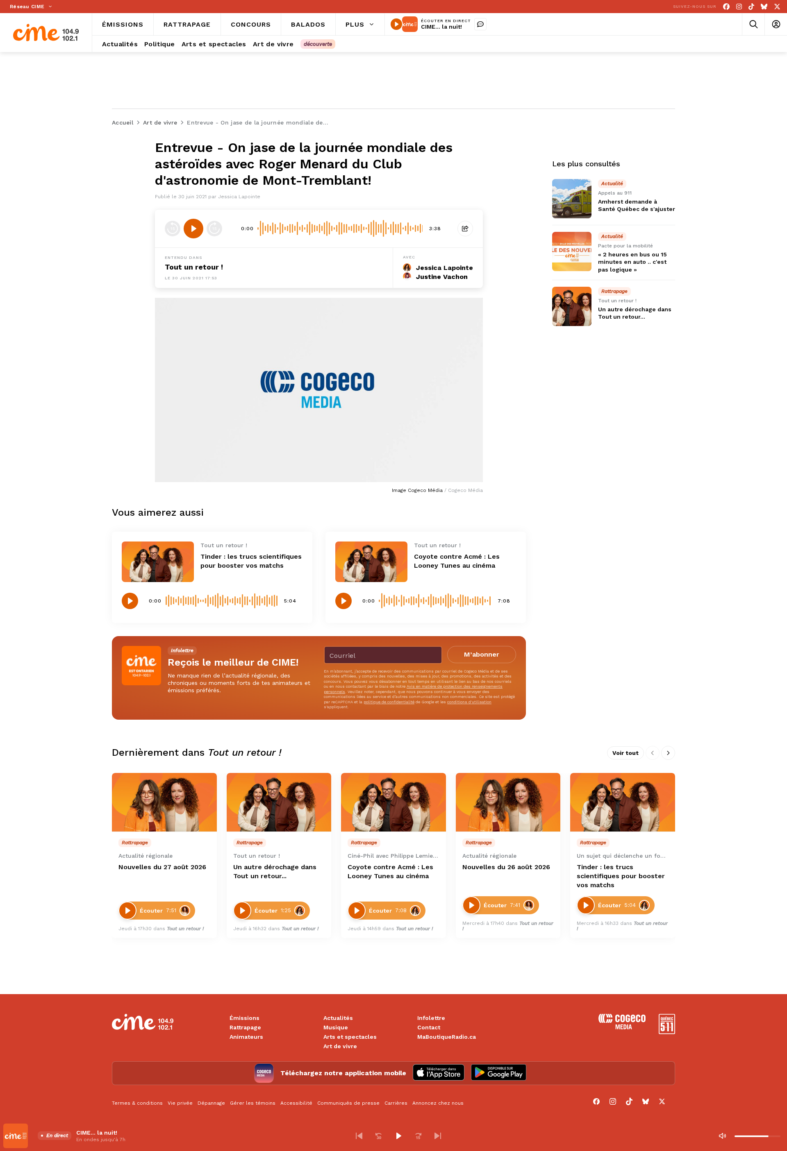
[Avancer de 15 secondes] (214, 228)
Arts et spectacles (350, 1036)
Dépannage (211, 1103)
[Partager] (465, 228)
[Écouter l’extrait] (193, 228)
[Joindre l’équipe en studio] (480, 24)
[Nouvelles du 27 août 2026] (164, 802)
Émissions (244, 1018)
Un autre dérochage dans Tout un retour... (274, 871)
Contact (428, 1027)
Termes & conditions (137, 1103)
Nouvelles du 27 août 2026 (162, 867)
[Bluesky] (764, 7)
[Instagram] (739, 7)
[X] (777, 7)
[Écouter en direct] (396, 24)
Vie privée (180, 1103)
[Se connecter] (775, 24)
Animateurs (246, 1036)
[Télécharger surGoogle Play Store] (498, 1073)
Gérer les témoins (252, 1103)
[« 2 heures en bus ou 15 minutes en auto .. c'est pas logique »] (571, 251)
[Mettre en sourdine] (722, 1136)
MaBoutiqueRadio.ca (446, 1036)
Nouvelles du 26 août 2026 (506, 867)
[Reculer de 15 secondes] (172, 228)
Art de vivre (340, 1046)
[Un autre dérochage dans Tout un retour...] (571, 306)
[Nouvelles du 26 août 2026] (508, 802)
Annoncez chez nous (438, 1103)
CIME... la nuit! (441, 26)
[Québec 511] (667, 1032)
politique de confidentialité (389, 702)
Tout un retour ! (194, 267)
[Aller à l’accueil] (46, 32)
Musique (335, 1027)
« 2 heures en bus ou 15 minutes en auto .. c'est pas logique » (632, 261)
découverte (318, 44)
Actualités (338, 1018)
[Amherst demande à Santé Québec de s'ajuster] (571, 198)
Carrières (395, 1103)
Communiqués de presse (348, 1103)
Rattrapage (245, 1027)
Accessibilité (296, 1103)
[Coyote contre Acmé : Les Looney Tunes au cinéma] (371, 562)
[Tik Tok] (751, 7)
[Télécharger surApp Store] (438, 1073)
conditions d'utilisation (469, 702)
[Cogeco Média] (622, 1027)
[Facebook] (726, 7)
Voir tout (625, 753)
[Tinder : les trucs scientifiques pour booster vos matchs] (158, 562)
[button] (359, 1136)
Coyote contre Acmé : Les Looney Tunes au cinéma (390, 871)
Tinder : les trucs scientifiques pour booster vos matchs (621, 876)
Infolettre (431, 1018)
